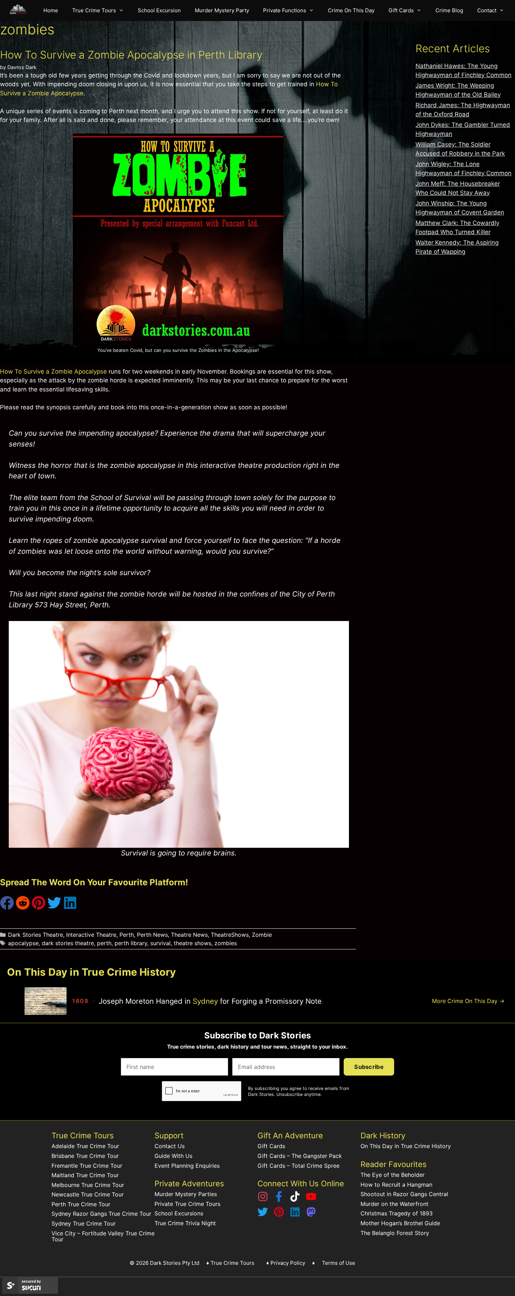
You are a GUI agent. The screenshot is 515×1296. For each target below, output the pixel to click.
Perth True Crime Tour (81, 1204)
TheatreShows (230, 934)
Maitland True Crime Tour (85, 1175)
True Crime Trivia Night (185, 1223)
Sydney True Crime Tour (84, 1223)
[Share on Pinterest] (39, 907)
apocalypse (23, 943)
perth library (131, 943)
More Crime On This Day (468, 1000)
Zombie (262, 934)
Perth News (152, 934)
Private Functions (284, 10)
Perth (126, 934)
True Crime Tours (94, 10)
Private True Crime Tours (187, 1203)
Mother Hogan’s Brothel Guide (400, 1223)
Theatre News (189, 934)
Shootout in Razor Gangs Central (404, 1194)
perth (104, 943)
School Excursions (178, 1213)
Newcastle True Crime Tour (88, 1194)
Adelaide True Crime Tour (85, 1146)
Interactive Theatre (91, 934)
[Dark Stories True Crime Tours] (20, 10)
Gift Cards (401, 10)
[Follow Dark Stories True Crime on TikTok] (295, 1199)
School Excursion (159, 10)
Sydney (205, 1001)
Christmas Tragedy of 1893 (396, 1213)
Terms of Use (338, 1263)
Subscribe (369, 1066)
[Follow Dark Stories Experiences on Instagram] (263, 1199)
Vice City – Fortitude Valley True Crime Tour (103, 1236)
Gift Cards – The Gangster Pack (300, 1155)
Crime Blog (449, 10)
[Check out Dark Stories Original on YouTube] (311, 1199)
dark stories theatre (68, 943)
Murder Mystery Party (222, 10)
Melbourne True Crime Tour (88, 1184)
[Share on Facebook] (7, 907)
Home (50, 10)
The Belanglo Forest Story (394, 1232)
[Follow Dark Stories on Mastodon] (311, 1215)
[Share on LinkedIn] (70, 907)
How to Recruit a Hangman (396, 1184)
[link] (225, 1000)
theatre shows (192, 943)
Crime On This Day (351, 10)
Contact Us (169, 1146)
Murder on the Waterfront (394, 1203)
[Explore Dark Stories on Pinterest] (279, 1215)
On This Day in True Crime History (405, 1146)
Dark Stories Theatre (35, 934)
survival (160, 943)
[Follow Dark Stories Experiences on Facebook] (279, 1199)
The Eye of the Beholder (392, 1174)
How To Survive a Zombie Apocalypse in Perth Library (131, 54)
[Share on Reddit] (23, 907)
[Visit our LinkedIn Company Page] (295, 1215)
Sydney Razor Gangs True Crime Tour (101, 1213)
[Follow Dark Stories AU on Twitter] (263, 1215)
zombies (225, 943)
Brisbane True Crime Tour (85, 1155)
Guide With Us (173, 1155)
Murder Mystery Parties (185, 1194)
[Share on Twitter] (54, 907)
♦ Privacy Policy (285, 1263)
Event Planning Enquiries (187, 1165)
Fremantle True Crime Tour (87, 1165)
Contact (486, 10)
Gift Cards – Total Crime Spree (298, 1165)
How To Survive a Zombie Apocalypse (53, 371)
